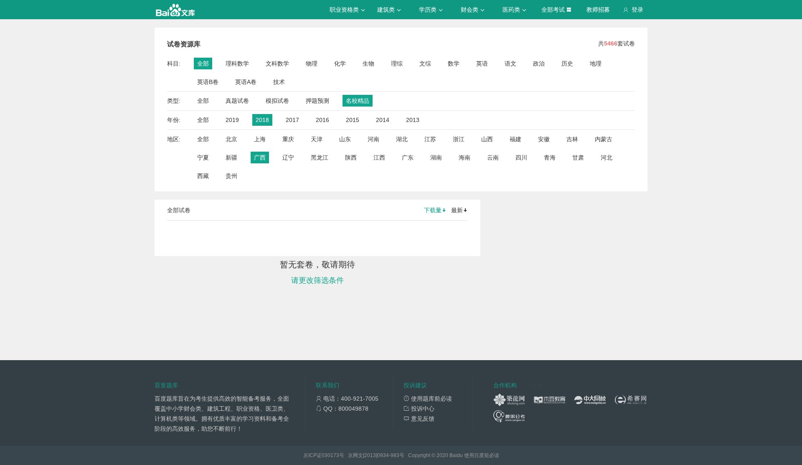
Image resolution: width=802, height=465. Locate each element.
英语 (482, 63)
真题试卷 (237, 100)
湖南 (436, 157)
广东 (408, 157)
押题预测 (317, 100)
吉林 (572, 139)
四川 (521, 157)
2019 (232, 120)
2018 (262, 120)
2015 (352, 120)
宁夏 (203, 157)
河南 (373, 139)
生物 (368, 63)
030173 (330, 455)
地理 (596, 63)
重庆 (288, 139)
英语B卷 (207, 82)
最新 (457, 210)
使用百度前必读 (481, 455)
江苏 (430, 139)
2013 (412, 120)
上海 (260, 139)
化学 (340, 63)
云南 (493, 157)
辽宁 (288, 157)
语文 (510, 63)
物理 (311, 63)
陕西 (351, 157)
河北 (606, 157)
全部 (203, 63)
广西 (260, 157)
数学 (453, 63)
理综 (397, 63)
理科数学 (237, 63)
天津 (316, 139)
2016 (322, 120)
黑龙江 (319, 157)
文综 (425, 63)
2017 (292, 120)
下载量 (433, 210)
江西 (379, 157)
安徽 (544, 139)
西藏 (203, 176)
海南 (464, 157)
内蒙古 (603, 139)
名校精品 (357, 100)
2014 (382, 120)
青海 (550, 157)
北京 (231, 139)
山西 (487, 139)
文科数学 (277, 63)
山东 (345, 139)
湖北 (402, 139)
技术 (279, 82)
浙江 (458, 139)
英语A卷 (245, 82)
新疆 (231, 157)
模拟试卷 (277, 100)
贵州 (231, 176)
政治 (539, 63)
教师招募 (598, 9)
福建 (515, 139)
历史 (567, 63)
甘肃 (578, 157)
